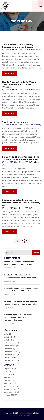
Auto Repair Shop (10, 360)
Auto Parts (8, 349)
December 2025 (10, 389)
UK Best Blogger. (26, 413)
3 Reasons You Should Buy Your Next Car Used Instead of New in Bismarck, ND (21, 203)
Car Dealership (36, 125)
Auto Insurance (36, 50)
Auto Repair (8, 357)
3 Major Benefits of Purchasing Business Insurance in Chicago (17, 45)
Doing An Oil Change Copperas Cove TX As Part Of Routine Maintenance (20, 158)
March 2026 (8, 383)
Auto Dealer (8, 337)
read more (9, 73)
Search (36, 253)
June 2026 (8, 375)
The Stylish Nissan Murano (15, 122)
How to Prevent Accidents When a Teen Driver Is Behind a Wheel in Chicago (19, 84)
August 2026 (9, 369)
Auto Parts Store (10, 355)
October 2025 (9, 395)
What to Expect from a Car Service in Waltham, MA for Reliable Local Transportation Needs (18, 317)
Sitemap (26, 415)
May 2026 (8, 377)
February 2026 (9, 386)
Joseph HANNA (11, 50)
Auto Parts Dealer (10, 352)
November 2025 (10, 392)
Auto (6, 334)
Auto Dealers (9, 340)
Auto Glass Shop (10, 343)
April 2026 (8, 380)
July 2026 (7, 372)
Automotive (34, 208)
